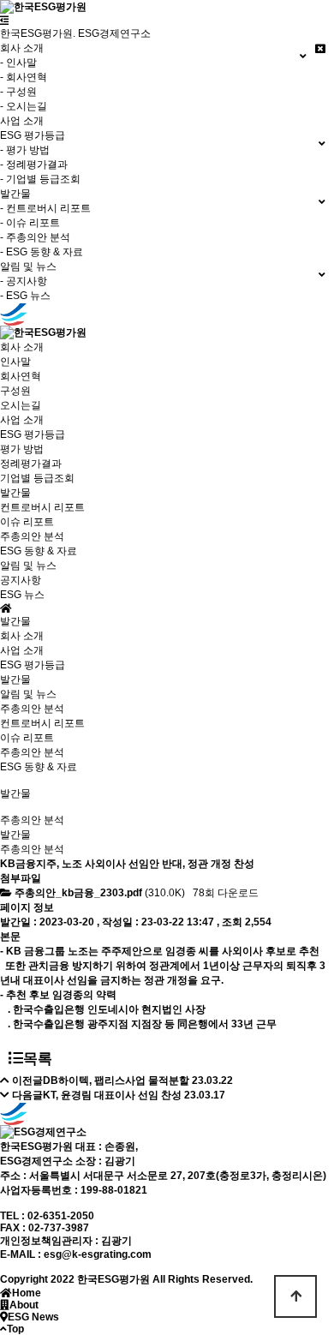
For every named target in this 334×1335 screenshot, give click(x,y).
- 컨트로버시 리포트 (45, 208)
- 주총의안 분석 (35, 237)
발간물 (15, 679)
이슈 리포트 (27, 522)
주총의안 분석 (32, 536)
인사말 (15, 362)
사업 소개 (22, 121)
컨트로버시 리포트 (42, 507)
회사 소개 (22, 636)
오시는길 (20, 405)
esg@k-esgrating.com (98, 1254)
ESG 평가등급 (32, 665)
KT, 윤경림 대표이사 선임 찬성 (112, 1095)
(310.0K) (101, 893)
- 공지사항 (23, 281)
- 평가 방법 (25, 150)
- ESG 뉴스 (25, 296)
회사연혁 (20, 376)
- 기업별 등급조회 (40, 179)
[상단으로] (295, 1296)
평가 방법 (22, 449)
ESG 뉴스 (22, 595)
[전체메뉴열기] (4, 21)
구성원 (15, 391)
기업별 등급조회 (37, 478)
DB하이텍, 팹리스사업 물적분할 (116, 1081)
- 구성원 (18, 92)
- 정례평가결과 (34, 165)
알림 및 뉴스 (28, 694)
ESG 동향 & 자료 (38, 551)
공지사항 (20, 580)
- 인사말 (18, 63)
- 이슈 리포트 (30, 223)
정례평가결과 (31, 464)
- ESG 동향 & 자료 (41, 252)
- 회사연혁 (23, 77)
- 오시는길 (23, 106)
